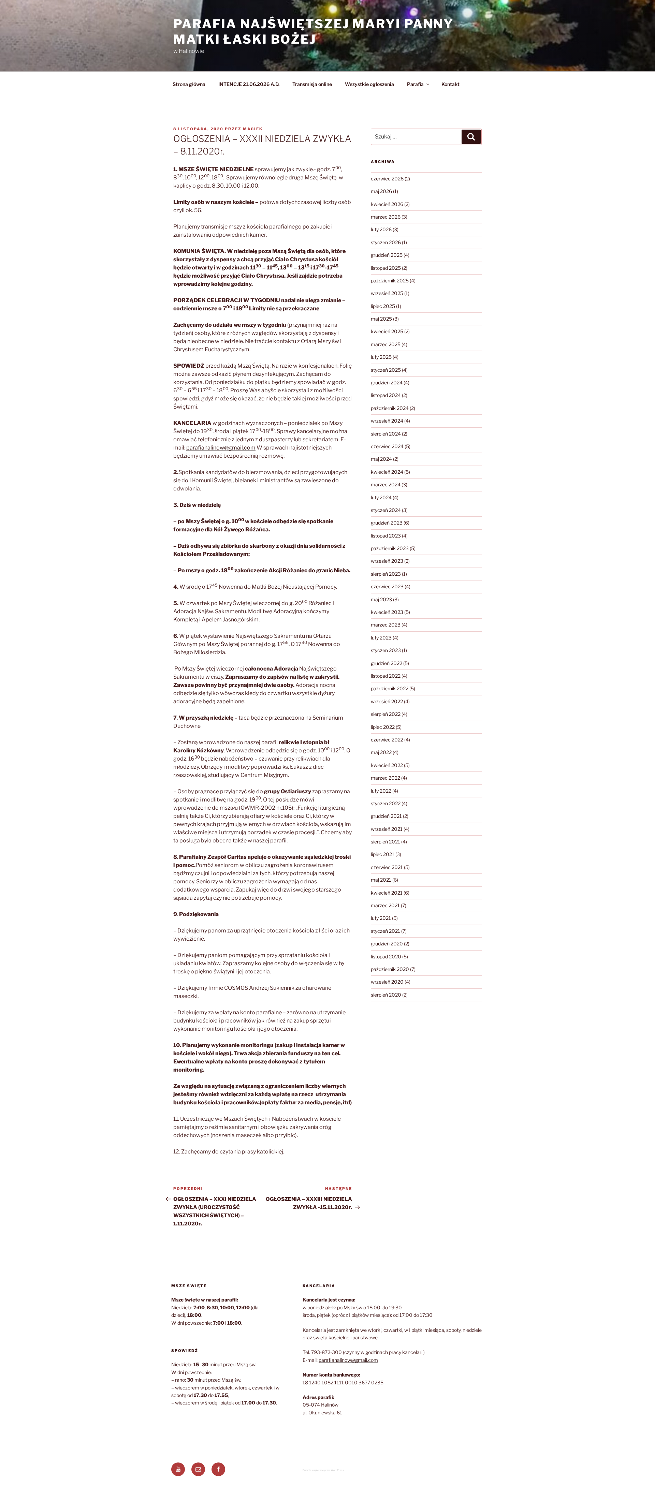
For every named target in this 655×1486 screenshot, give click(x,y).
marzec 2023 (386, 625)
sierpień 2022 (386, 714)
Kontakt (450, 84)
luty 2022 (381, 791)
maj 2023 (381, 599)
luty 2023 (381, 638)
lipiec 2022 (383, 727)
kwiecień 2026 (387, 204)
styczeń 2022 (386, 803)
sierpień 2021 (385, 841)
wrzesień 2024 (387, 421)
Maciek (253, 129)
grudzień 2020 (387, 943)
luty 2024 (381, 497)
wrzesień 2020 (387, 982)
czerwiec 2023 (387, 586)
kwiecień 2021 (387, 893)
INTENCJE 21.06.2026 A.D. (248, 84)
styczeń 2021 (385, 931)
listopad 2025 (386, 268)
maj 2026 (381, 191)
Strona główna (189, 84)
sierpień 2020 (386, 995)
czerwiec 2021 (387, 867)
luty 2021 (381, 918)
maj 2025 (381, 319)
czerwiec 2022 (387, 739)
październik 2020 (390, 969)
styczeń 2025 (386, 370)
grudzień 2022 (386, 663)
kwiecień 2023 (387, 612)
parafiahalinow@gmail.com (221, 447)
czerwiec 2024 (387, 446)
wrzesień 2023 (387, 561)
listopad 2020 (386, 956)
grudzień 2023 (387, 523)
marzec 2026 (386, 217)
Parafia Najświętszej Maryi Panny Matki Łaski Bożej (313, 31)
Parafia (415, 84)
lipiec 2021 (382, 854)
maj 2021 (381, 880)
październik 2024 (390, 408)
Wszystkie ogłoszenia (369, 84)
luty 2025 (381, 357)
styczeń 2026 (386, 242)
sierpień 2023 (386, 574)
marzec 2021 (385, 905)
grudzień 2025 (387, 255)
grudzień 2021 (386, 816)
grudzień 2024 (387, 382)
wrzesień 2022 (387, 701)
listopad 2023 (386, 536)
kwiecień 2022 (387, 765)
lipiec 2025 (383, 306)
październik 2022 (389, 688)
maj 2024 (381, 459)
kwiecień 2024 (387, 472)
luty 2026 (381, 229)
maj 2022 (381, 752)
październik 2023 (390, 548)
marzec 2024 (386, 484)
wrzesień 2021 (387, 829)
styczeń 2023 (386, 650)
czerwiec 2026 (387, 178)
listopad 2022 (386, 676)
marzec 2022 (385, 778)
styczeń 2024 (386, 510)
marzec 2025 (386, 344)
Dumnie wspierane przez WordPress (323, 1470)
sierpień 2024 (386, 434)
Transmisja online (312, 84)
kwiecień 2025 (387, 331)
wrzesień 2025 (387, 293)
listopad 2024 (386, 395)
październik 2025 (390, 280)
